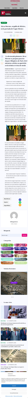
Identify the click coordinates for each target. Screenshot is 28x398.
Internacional (20, 248)
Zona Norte (14, 8)
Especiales (7, 248)
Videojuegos (7, 259)
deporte (6, 202)
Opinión (21, 252)
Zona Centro (7, 8)
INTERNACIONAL (15, 1)
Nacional (7, 252)
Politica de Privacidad (17, 396)
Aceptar (14, 385)
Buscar (24, 235)
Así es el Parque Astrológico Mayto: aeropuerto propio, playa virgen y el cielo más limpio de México (14, 288)
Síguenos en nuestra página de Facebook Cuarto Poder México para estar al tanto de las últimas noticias (15, 83)
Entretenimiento (21, 245)
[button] (25, 13)
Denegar (14, 389)
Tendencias (21, 255)
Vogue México (7, 205)
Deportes (7, 245)
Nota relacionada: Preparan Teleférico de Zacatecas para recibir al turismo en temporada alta (16, 175)
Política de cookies (9, 396)
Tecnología (7, 255)
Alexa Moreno (7, 198)
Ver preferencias (14, 393)
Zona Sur (22, 8)
